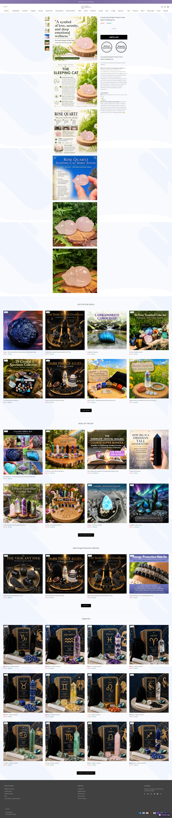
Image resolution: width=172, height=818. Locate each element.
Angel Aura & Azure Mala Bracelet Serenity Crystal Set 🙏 (143, 400)
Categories (33, 11)
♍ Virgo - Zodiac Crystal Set (52, 763)
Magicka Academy (9, 789)
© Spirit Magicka (8, 812)
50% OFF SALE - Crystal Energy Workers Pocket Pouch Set (101, 400)
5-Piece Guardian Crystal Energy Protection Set (14, 525)
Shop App (165, 11)
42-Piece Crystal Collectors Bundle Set (54, 471)
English (5, 6)
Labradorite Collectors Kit (135, 525)
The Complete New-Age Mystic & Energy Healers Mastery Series (102, 471)
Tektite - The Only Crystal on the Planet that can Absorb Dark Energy (19, 352)
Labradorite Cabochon (92, 352)
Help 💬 (142, 11)
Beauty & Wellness (70, 11)
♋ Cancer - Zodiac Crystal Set (10, 763)
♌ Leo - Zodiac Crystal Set (93, 714)
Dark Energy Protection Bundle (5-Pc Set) (13, 595)
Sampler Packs (49, 11)
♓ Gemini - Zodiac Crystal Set (52, 714)
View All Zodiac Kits (86, 773)
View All (86, 605)
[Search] (165, 7)
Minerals (41, 11)
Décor (107, 11)
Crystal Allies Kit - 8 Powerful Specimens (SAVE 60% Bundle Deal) (19, 476)
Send (167, 810)
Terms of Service (82, 798)
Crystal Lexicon (8, 791)
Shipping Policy (82, 791)
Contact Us (81, 789)
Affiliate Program (8, 794)
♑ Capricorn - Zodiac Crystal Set (11, 666)
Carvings (101, 11)
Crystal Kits (25, 11)
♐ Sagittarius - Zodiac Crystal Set (137, 763)
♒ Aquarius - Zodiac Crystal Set (53, 666)
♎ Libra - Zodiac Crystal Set (94, 763)
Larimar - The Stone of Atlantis (94, 525)
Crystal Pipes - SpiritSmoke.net (12, 798)
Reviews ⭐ (7, 11)
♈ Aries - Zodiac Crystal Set (136, 666)
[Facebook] (144, 794)
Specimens (120, 11)
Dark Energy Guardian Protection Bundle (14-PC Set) (58, 352)
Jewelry (86, 11)
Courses (158, 11)
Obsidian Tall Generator (135, 471)
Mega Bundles (15, 11)
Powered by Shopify (10, 814)
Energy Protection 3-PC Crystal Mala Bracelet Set (141, 595)
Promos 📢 (135, 11)
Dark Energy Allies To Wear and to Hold (54, 400)
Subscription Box (59, 11)
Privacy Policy (81, 796)
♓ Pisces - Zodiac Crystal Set (94, 666)
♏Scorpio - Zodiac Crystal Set (136, 714)
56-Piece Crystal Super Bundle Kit (53, 525)
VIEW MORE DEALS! (86, 535)
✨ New (128, 11)
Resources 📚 (150, 11)
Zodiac (79, 11)
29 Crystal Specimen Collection (10, 400)
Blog (5, 796)
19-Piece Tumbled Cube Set (136, 352)
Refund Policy (81, 794)
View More (86, 410)
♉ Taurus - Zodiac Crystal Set (10, 714)
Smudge (113, 11)
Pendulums (93, 11)
